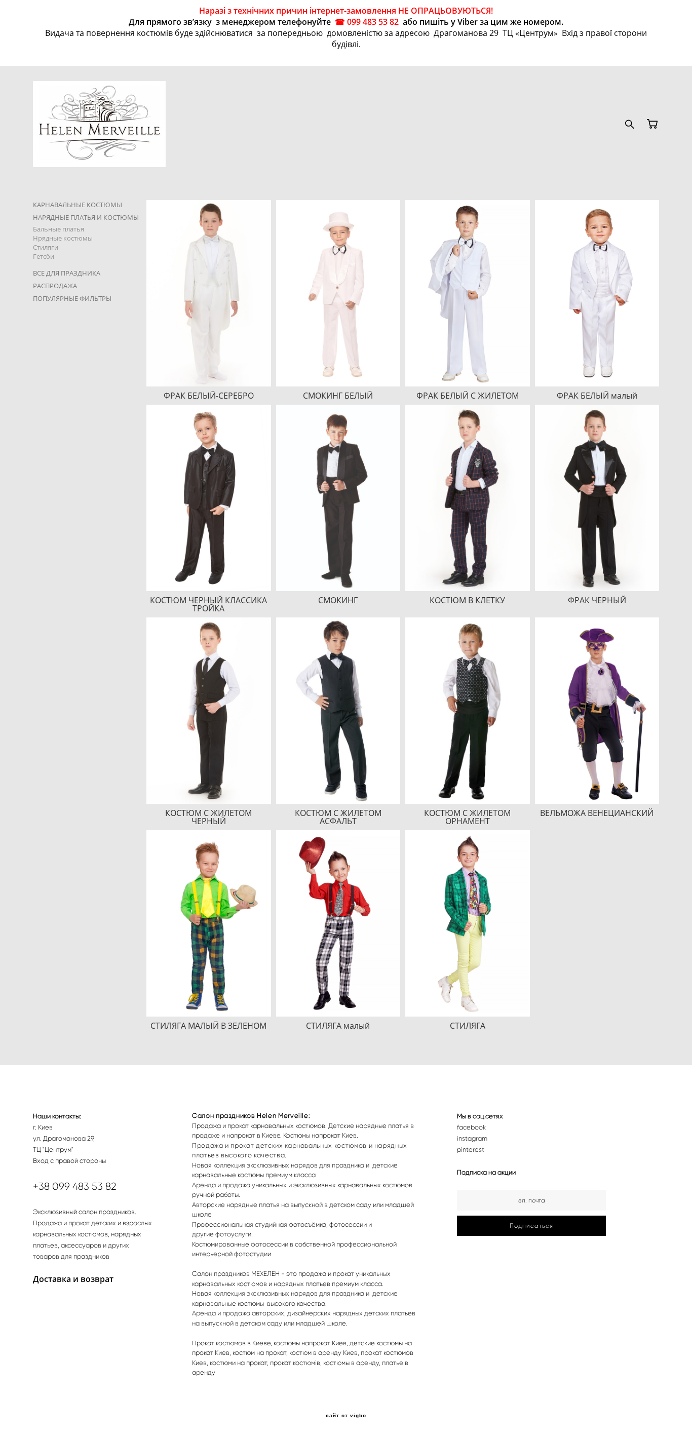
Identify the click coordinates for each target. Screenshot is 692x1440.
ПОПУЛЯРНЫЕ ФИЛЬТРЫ (72, 298)
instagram (472, 1138)
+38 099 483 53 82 (75, 1186)
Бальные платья (58, 228)
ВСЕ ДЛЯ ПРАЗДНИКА (66, 273)
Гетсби (43, 256)
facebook (471, 1127)
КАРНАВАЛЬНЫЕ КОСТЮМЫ (77, 204)
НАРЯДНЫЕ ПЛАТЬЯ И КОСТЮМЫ (86, 217)
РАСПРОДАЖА (55, 285)
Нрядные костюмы (63, 238)
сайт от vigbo (346, 1415)
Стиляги (45, 247)
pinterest (470, 1149)
